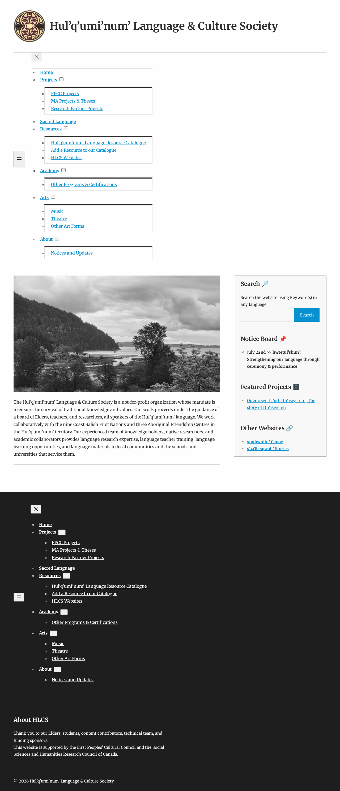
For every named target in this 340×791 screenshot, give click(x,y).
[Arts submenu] (53, 197)
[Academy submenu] (63, 170)
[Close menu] (37, 57)
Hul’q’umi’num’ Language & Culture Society (164, 26)
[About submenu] (57, 238)
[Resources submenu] (66, 128)
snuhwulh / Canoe (265, 441)
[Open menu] (19, 159)
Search (307, 315)
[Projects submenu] (61, 79)
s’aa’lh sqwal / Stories (268, 448)
